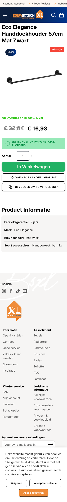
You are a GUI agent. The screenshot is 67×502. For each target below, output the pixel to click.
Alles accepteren (33, 492)
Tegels (38, 335)
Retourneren (11, 416)
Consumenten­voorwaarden (43, 407)
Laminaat (40, 379)
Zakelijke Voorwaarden (43, 397)
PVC (36, 372)
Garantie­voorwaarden (42, 428)
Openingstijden (13, 335)
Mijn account (11, 398)
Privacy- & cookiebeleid (42, 417)
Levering (8, 404)
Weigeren (16, 483)
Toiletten (39, 366)
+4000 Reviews (39, 3)
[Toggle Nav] (5, 15)
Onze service (11, 348)
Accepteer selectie (45, 483)
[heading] (33, 210)
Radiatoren (41, 341)
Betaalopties (11, 410)
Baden (38, 360)
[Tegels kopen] (28, 15)
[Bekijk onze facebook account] (11, 291)
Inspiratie (9, 370)
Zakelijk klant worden (12, 356)
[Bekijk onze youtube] (25, 291)
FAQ (5, 392)
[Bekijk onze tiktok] (18, 291)
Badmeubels (42, 348)
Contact (8, 341)
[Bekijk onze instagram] (4, 291)
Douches (39, 354)
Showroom (10, 364)
